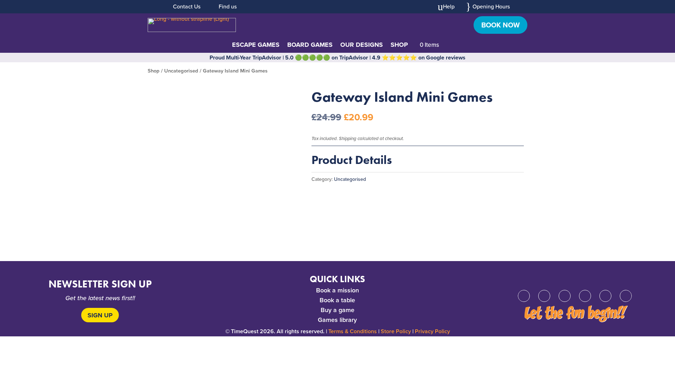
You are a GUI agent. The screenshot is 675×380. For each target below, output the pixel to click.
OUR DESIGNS (361, 45)
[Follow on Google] (585, 296)
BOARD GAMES (310, 45)
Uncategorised (181, 70)
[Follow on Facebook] (524, 296)
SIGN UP (100, 315)
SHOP (399, 45)
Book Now (500, 25)
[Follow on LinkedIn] (605, 296)
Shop (154, 70)
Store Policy (396, 331)
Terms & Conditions (352, 331)
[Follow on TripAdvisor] (626, 296)
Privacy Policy (432, 331)
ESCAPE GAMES (255, 45)
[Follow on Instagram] (565, 296)
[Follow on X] (544, 296)
